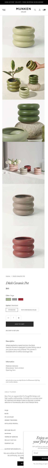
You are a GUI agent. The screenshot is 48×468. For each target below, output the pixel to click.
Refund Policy (10, 430)
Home (8, 276)
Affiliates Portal (11, 423)
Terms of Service (11, 436)
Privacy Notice (10, 440)
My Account (9, 417)
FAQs (6, 410)
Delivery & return (12, 330)
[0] (43, 10)
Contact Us (9, 443)
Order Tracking (11, 420)
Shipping (8, 433)
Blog (7, 413)
